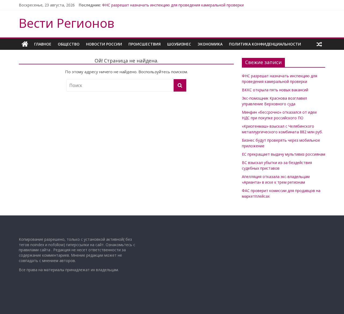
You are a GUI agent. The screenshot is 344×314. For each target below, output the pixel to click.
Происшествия (144, 44)
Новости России (104, 44)
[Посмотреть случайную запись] (319, 44)
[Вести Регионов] (25, 44)
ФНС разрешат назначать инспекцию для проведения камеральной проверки (173, 5)
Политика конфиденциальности (265, 44)
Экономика (210, 44)
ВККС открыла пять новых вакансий (275, 89)
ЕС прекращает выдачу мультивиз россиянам (283, 154)
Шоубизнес (179, 44)
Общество (69, 44)
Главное (42, 44)
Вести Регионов (66, 23)
